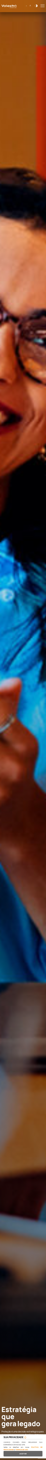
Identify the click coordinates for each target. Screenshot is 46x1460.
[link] (9, 6)
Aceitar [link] (23, 1454)
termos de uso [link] (21, 1450)
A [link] (26, 5)
